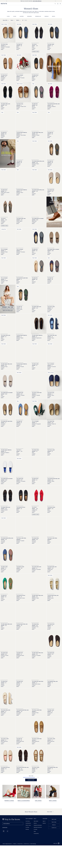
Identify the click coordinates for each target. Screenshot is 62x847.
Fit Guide (35, 829)
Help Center (36, 821)
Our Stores (28, 821)
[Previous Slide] (7, 1)
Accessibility (36, 833)
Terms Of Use (26, 843)
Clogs (14, 16)
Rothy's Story (28, 825)
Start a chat (54, 819)
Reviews (27, 829)
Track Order (54, 822)
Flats (8, 16)
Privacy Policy (20, 843)
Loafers (22, 16)
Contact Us (54, 827)
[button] (55, 3)
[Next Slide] (55, 1)
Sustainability (28, 823)
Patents (14, 843)
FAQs (35, 831)
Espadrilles (38, 16)
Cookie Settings (33, 843)
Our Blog (27, 827)
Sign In (44, 821)
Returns (35, 823)
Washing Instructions (38, 827)
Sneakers (29, 16)
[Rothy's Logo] (4, 3)
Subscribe (4, 827)
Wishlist (44, 823)
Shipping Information (38, 825)
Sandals (46, 16)
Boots (53, 16)
